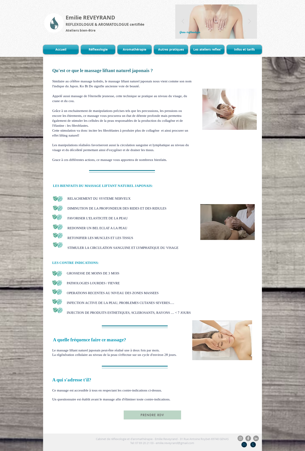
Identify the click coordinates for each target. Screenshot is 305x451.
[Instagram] (240, 438)
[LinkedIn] (256, 438)
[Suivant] (249, 21)
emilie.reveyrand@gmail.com (165, 443)
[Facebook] (248, 438)
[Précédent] (183, 21)
